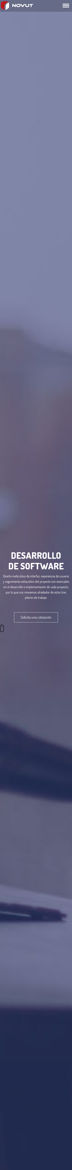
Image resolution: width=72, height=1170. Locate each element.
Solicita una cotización (36, 617)
